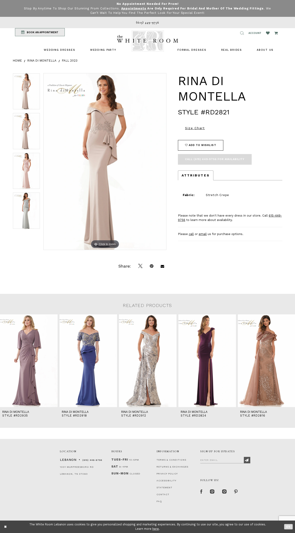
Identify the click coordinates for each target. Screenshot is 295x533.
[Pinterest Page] (236, 491)
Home (17, 60)
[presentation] (29, 360)
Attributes (196, 175)
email (203, 234)
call (191, 234)
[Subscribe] (247, 460)
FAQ (159, 501)
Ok (288, 526)
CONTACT (162, 494)
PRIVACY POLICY (167, 473)
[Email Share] (162, 266)
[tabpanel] (26, 93)
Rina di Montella (41, 60)
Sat (114, 466)
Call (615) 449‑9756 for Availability (215, 159)
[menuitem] (59, 50)
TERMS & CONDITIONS (171, 460)
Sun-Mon (120, 473)
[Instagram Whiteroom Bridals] (224, 491)
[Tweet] (140, 266)
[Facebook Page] (201, 491)
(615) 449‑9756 (92, 460)
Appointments (133, 8)
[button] (242, 33)
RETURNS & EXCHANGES (172, 466)
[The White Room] (147, 41)
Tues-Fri (119, 459)
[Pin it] (152, 266)
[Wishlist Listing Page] (268, 33)
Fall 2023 (69, 60)
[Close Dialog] (5, 526)
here (155, 528)
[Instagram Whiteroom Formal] (212, 491)
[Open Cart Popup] (276, 33)
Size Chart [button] (195, 128)
